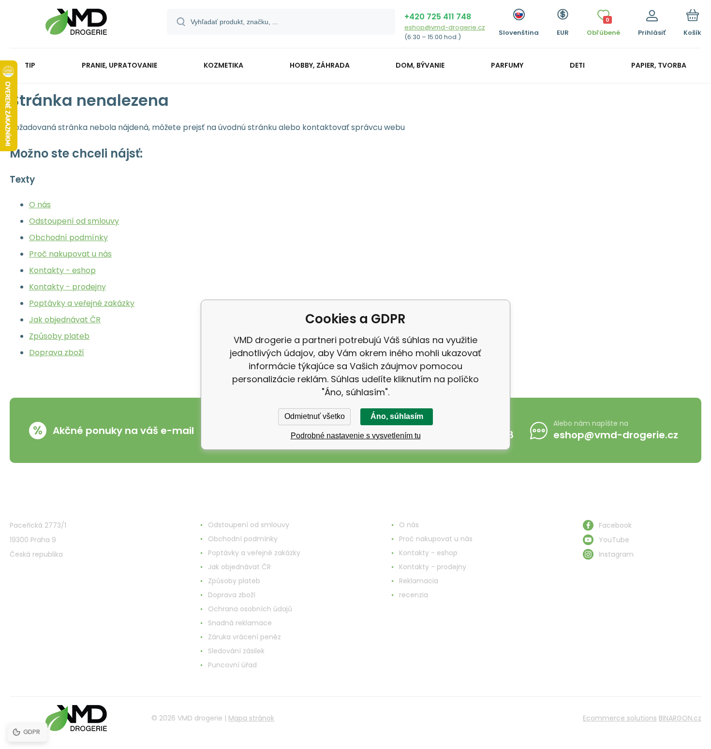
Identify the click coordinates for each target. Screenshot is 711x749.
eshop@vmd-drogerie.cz (444, 27)
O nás (40, 204)
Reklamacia (418, 581)
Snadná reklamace (240, 623)
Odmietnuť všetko (314, 416)
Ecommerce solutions (620, 718)
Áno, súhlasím (396, 416)
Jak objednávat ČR (65, 319)
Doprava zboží (56, 352)
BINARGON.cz (680, 718)
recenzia (413, 595)
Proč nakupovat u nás (70, 253)
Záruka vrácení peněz (244, 637)
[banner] (76, 25)
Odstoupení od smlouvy (74, 221)
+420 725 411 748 (437, 16)
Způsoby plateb (59, 336)
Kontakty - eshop (62, 270)
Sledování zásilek (236, 651)
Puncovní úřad (232, 665)
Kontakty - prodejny (67, 286)
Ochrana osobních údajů (250, 609)
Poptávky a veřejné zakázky (81, 303)
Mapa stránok (251, 718)
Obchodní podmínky (68, 237)
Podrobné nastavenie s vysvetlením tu (356, 436)
